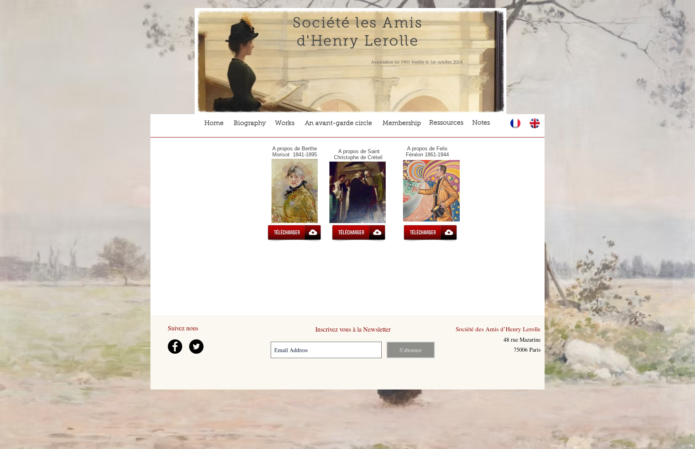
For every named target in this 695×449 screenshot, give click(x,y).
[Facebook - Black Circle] (175, 346)
